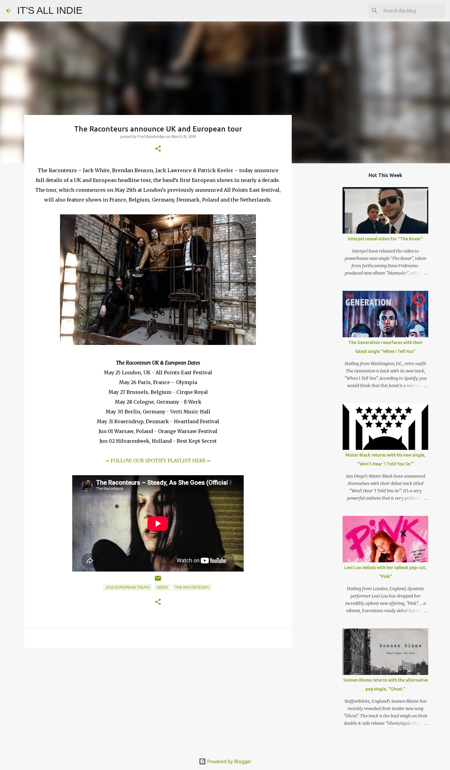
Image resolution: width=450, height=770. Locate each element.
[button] (158, 149)
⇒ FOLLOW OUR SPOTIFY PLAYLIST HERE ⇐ (158, 460)
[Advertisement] (158, 700)
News (162, 587)
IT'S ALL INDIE (49, 10)
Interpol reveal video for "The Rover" (385, 238)
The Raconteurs (192, 587)
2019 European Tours (128, 587)
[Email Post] (158, 581)
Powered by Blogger (228, 761)
